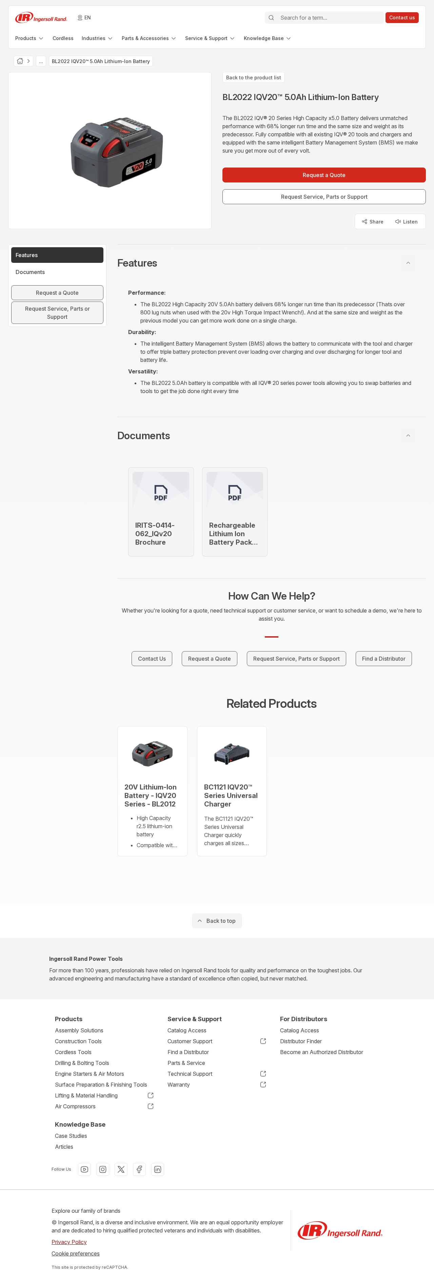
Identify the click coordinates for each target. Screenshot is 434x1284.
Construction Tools (78, 1041)
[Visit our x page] (121, 1169)
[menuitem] (29, 38)
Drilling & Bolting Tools (82, 1062)
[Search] (271, 18)
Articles (64, 1146)
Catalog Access (186, 1030)
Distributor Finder (301, 1041)
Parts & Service (186, 1062)
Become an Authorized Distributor (321, 1052)
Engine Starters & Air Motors (89, 1073)
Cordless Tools (73, 1052)
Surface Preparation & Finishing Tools (101, 1084)
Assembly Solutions (79, 1030)
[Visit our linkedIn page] (157, 1169)
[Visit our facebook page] (139, 1169)
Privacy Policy (69, 1242)
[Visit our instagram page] (102, 1169)
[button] (271, 263)
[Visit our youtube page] (84, 1169)
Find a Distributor (188, 1052)
